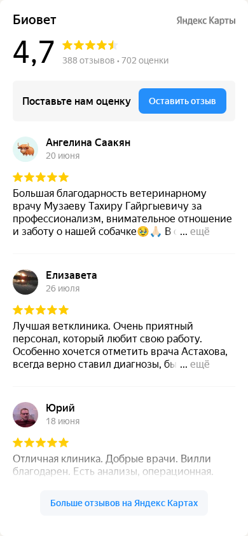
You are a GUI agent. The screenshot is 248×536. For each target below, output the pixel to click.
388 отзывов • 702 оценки (115, 60)
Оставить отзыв (182, 101)
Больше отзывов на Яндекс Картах (124, 503)
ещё (200, 231)
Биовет (35, 20)
